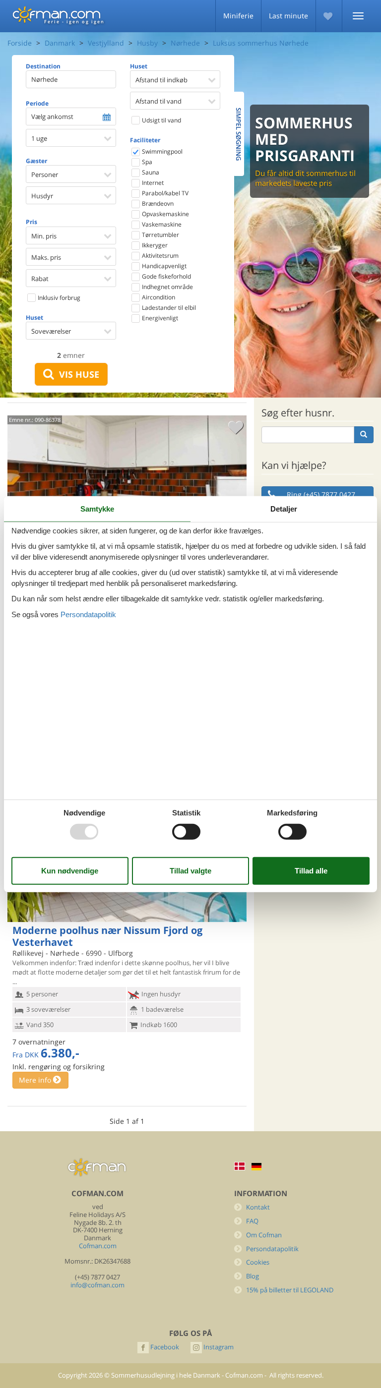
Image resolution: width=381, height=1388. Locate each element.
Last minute (288, 15)
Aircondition (157, 297)
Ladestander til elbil (168, 307)
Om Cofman (264, 1235)
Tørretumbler (159, 235)
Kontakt (258, 1207)
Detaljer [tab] (283, 509)
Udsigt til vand (160, 120)
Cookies (257, 1262)
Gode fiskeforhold (165, 276)
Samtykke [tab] (97, 509)
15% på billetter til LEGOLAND (289, 1290)
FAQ (252, 1221)
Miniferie (238, 15)
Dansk (239, 1166)
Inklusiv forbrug (58, 297)
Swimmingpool (161, 151)
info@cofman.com (97, 1285)
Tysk (256, 1166)
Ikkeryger (154, 245)
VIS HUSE (76, 374)
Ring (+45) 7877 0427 (321, 494)
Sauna (149, 172)
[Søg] (364, 434)
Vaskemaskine (161, 224)
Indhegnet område (166, 287)
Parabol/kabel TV (164, 193)
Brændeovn (157, 203)
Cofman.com (98, 1246)
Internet (152, 182)
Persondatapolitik (272, 1249)
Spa (146, 162)
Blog (252, 1276)
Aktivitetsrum (159, 255)
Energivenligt (159, 318)
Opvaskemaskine (164, 214)
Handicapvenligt (163, 266)
